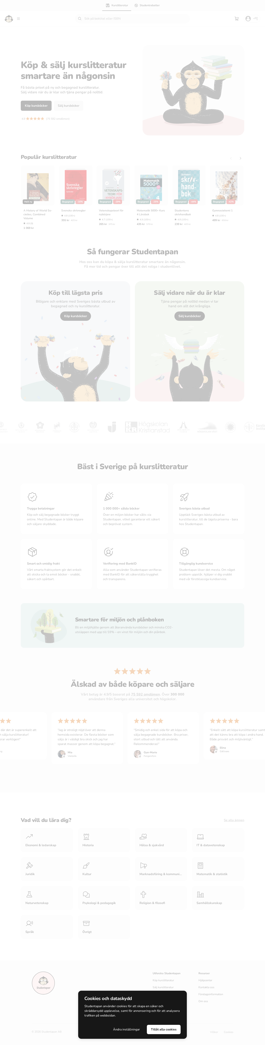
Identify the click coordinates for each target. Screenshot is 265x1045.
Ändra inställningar (126, 1029)
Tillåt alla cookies (164, 1029)
